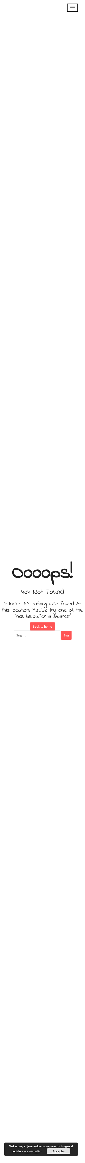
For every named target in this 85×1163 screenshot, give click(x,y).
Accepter (58, 1151)
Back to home (42, 626)
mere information (31, 1151)
